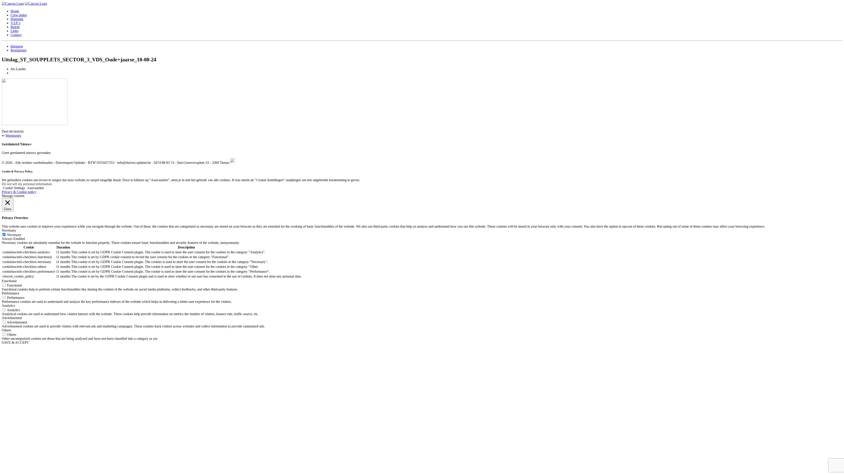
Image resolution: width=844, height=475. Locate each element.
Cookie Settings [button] (14, 188)
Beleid (15, 27)
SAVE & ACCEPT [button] (15, 342)
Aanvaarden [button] (35, 188)
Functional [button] (9, 281)
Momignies (13, 135)
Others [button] (6, 330)
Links (14, 31)
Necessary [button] (9, 230)
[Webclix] (233, 162)
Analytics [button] (8, 305)
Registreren (18, 50)
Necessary (14, 235)
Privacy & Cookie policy (19, 192)
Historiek (17, 19)
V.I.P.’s (15, 23)
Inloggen (17, 46)
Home (15, 11)
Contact (16, 35)
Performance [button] (10, 293)
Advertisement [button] (12, 318)
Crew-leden (19, 15)
